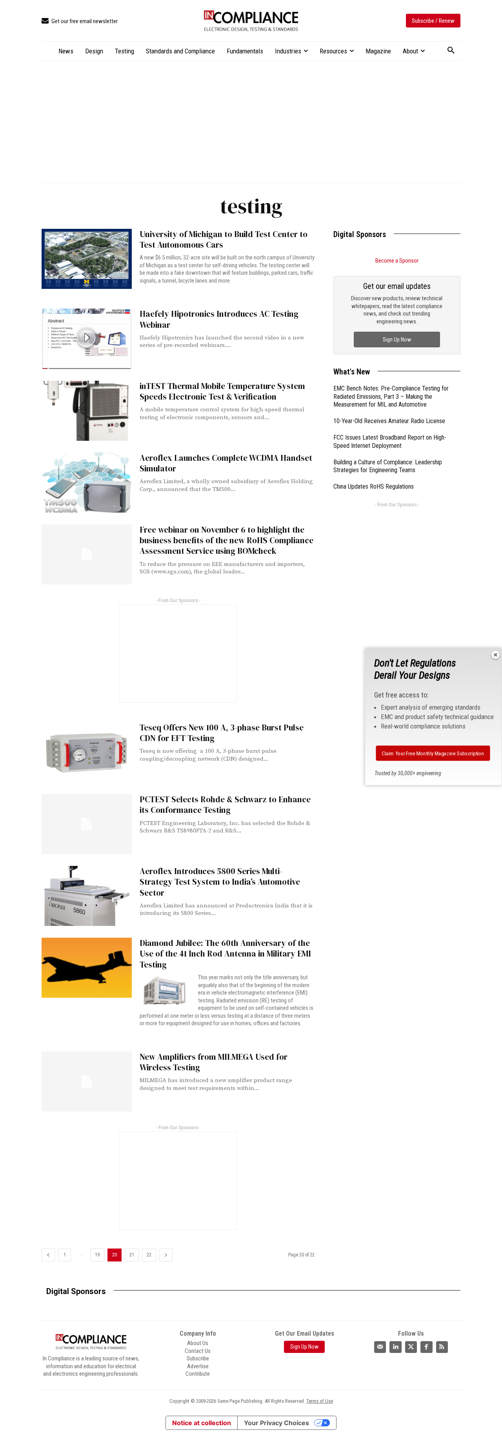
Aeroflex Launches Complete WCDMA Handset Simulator (226, 463)
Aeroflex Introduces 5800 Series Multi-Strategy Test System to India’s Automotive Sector (220, 881)
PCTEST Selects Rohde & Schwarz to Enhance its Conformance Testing (225, 805)
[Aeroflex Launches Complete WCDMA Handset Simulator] (87, 483)
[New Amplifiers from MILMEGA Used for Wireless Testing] (87, 1081)
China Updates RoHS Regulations (373, 486)
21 (131, 1255)
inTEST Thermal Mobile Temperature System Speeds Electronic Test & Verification (222, 391)
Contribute (198, 1373)
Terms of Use (319, 1401)
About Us (197, 1343)
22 (149, 1255)
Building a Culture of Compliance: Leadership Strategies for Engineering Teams (387, 466)
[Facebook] (426, 1347)
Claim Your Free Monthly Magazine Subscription (432, 753)
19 (97, 1255)
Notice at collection (201, 1423)
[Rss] (442, 1347)
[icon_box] (80, 21)
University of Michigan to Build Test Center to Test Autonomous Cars (223, 239)
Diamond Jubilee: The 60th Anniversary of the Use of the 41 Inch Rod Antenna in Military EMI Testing (225, 953)
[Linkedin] (395, 1347)
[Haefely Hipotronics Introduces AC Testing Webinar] (87, 339)
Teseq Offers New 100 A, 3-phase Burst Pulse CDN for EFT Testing (222, 733)
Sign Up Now (397, 339)
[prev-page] (48, 1255)
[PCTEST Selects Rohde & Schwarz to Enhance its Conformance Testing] (87, 824)
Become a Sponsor (396, 260)
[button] (451, 50)
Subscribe (198, 1358)
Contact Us (198, 1350)
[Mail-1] (380, 1347)
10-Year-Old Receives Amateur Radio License (389, 421)
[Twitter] (411, 1347)
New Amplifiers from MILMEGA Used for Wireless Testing (213, 1062)
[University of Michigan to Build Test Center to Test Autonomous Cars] (87, 259)
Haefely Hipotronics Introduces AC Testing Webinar (219, 319)
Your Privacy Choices (276, 1423)
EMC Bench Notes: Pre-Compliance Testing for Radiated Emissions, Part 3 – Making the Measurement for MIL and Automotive (391, 397)
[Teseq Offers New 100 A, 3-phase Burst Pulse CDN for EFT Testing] (87, 752)
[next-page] (166, 1255)
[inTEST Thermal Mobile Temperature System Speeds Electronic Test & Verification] (87, 411)
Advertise (198, 1365)
